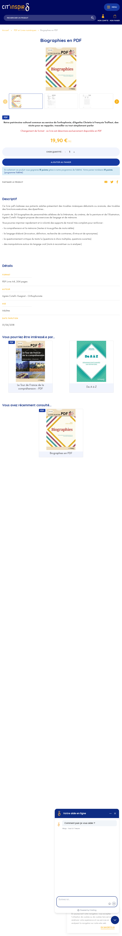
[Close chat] (115, 920)
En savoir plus (108, 927)
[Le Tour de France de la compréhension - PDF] (30, 362)
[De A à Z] (91, 362)
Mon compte (103, 20)
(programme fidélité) (13, 172)
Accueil (5, 30)
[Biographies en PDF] (61, 430)
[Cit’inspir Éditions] (16, 7)
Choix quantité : (54, 152)
